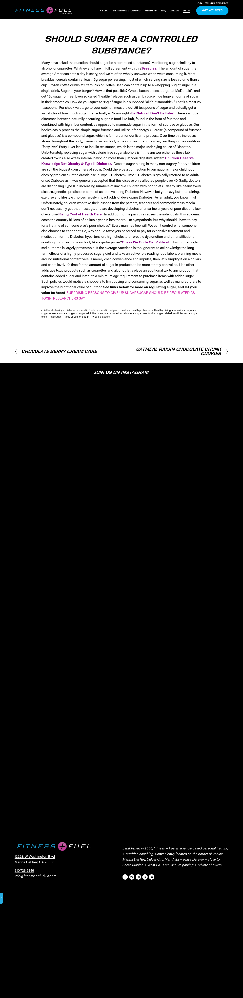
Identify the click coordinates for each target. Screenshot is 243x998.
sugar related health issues (172, 313)
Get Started (212, 10)
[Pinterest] (131, 877)
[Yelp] (145, 877)
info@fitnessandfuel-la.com (36, 875)
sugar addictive (87, 313)
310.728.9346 (24, 870)
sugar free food (144, 313)
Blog (186, 10)
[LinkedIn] (151, 877)
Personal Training (127, 10)
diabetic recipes (108, 310)
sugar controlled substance (116, 313)
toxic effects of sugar (77, 316)
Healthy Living (162, 310)
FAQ (163, 10)
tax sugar (55, 316)
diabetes (70, 310)
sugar (71, 313)
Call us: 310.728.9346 (213, 3)
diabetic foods (87, 310)
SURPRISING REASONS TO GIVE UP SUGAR (101, 292)
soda (62, 313)
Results (151, 10)
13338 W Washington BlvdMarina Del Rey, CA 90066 (35, 859)
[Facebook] (125, 877)
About (104, 10)
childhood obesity (51, 310)
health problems (141, 310)
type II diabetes (101, 316)
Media (174, 10)
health (124, 310)
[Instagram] (138, 877)
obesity (178, 310)
